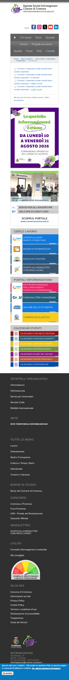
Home (16, 59)
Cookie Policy (17, 605)
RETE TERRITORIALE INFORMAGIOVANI (28, 424)
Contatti (50, 51)
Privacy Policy (17, 600)
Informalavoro (17, 385)
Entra (27, 28)
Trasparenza (16, 618)
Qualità (18, 51)
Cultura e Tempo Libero (22, 463)
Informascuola (17, 390)
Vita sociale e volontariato (45, 59)
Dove (38, 37)
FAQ (39, 51)
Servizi (24, 44)
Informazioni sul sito (20, 596)
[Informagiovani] (34, 13)
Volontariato (16, 469)
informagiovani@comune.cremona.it (26, 662)
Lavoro (13, 445)
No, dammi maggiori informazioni (46, 668)
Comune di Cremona (21, 592)
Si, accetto (7, 673)
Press (29, 51)
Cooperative (21, 61)
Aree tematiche (27, 59)
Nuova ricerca (37, 97)
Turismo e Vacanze (20, 474)
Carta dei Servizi (18, 622)
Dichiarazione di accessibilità (24, 613)
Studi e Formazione (20, 457)
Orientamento (17, 451)
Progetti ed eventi (42, 44)
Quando (50, 37)
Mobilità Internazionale (21, 408)
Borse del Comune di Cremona (26, 491)
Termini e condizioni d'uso (23, 609)
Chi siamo (25, 37)
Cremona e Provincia (21, 504)
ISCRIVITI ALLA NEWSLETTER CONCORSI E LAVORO (24, 532)
